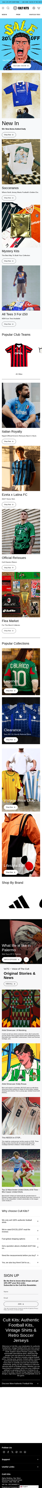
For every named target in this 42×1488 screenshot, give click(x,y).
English (25, 1486)
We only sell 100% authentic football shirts (17, 1221)
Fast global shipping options (13, 1239)
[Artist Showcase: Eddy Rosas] (21, 1062)
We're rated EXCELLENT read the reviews (16, 1231)
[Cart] (38, 8)
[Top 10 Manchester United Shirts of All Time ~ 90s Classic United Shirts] (21, 1168)
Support (6, 1459)
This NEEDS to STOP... (11, 1138)
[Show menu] (3, 8)
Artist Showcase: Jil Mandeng (14, 1030)
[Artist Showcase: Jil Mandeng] (21, 1008)
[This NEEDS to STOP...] (21, 1116)
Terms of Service (15, 1309)
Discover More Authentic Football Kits (17, 1384)
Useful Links (8, 1467)
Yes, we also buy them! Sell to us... (16, 1263)
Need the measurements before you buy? (19, 1255)
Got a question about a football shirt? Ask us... (19, 1247)
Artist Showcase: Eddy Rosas (14, 1084)
